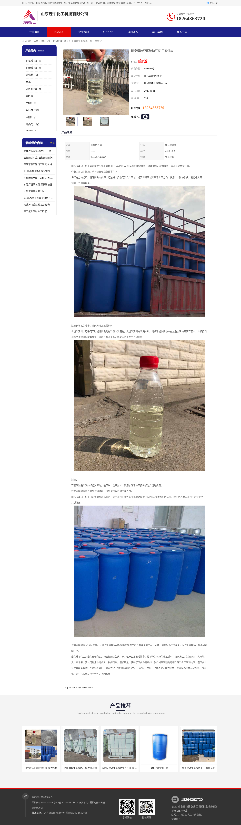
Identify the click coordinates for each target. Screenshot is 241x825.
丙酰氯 (29, 96)
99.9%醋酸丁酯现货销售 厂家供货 (39, 198)
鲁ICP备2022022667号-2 (65, 802)
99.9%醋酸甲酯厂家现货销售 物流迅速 (39, 171)
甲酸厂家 (31, 117)
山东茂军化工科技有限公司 (90, 802)
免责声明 (60, 813)
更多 (52, 143)
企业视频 (83, 32)
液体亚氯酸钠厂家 (119, 768)
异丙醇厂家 (32, 124)
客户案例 (157, 32)
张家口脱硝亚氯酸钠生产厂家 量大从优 (82, 768)
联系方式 (182, 32)
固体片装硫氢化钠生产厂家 (37, 151)
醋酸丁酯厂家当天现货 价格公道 (39, 164)
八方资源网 (50, 813)
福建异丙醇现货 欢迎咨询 (37, 204)
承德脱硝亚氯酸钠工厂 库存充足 (158, 768)
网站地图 (82, 813)
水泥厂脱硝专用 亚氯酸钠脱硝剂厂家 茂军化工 (39, 184)
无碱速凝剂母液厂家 (34, 191)
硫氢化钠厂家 (33, 89)
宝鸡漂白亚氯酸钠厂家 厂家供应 (198, 768)
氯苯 (28, 82)
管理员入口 (72, 813)
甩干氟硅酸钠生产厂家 (35, 211)
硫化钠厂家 (32, 75)
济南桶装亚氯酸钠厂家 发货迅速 (40, 768)
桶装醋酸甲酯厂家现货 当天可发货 (39, 178)
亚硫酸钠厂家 (59, 41)
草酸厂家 (31, 103)
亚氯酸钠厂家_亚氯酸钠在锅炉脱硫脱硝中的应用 (39, 157)
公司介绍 (108, 32)
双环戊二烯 (32, 110)
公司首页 (34, 32)
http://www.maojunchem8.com (79, 687)
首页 (36, 41)
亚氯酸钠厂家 (33, 60)
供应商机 (59, 32)
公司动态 (133, 32)
